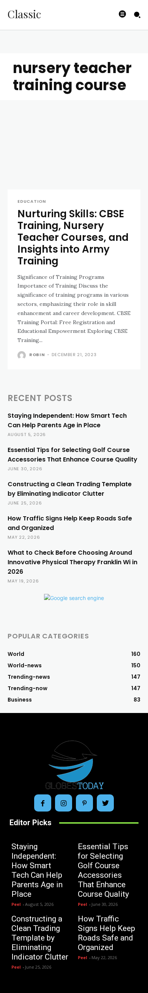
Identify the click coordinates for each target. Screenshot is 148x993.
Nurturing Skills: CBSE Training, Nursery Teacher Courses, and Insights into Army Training (73, 237)
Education (31, 201)
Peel (16, 904)
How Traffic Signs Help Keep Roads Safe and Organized (106, 933)
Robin (37, 355)
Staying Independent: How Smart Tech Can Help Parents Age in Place (37, 870)
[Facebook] (42, 803)
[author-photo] (22, 355)
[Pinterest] (84, 803)
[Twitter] (105, 803)
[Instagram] (63, 803)
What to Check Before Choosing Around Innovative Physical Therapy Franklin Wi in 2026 (72, 562)
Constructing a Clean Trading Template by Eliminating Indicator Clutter (39, 937)
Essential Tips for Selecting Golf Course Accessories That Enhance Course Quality (103, 870)
